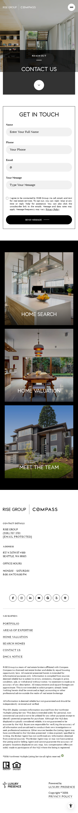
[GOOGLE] (47, 598)
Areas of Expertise (18, 630)
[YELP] (56, 598)
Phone (10, 142)
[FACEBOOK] (13, 598)
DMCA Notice (13, 656)
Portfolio (11, 623)
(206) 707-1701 (11, 533)
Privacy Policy (52, 209)
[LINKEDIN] (30, 598)
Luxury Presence (62, 787)
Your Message (14, 177)
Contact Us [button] (11, 650)
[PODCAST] (65, 598)
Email (9, 160)
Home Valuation (15, 637)
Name (9, 124)
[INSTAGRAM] (21, 598)
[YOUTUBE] (39, 598)
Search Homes (14, 643)
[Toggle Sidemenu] (71, 7)
